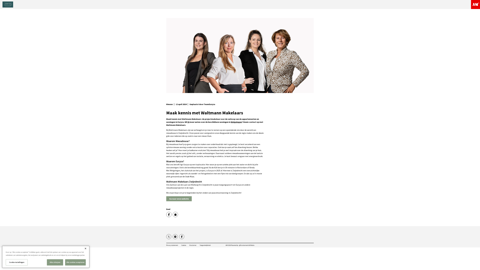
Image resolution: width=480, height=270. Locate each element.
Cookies (183, 245)
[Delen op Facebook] (169, 214)
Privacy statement (172, 245)
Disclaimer (192, 245)
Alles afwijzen (55, 262)
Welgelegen (236, 122)
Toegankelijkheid (205, 245)
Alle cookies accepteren (75, 262)
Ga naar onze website (179, 199)
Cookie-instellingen (16, 262)
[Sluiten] (85, 248)
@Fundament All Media (246, 245)
